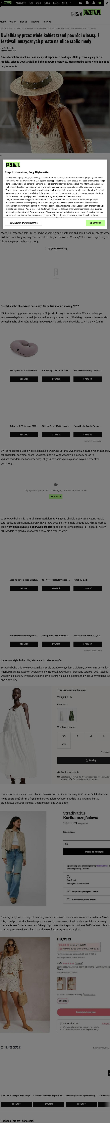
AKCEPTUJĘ (95, 223)
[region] (55, 194)
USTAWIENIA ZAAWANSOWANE (24, 223)
